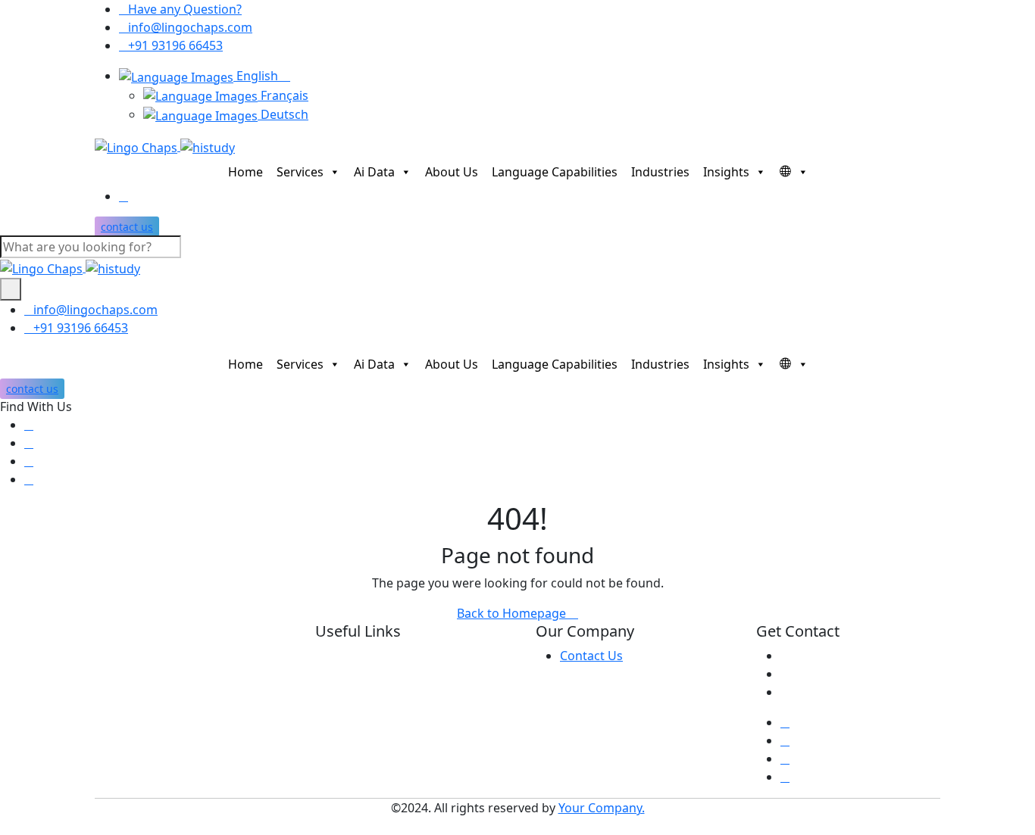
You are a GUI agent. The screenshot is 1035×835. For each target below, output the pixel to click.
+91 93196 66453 (175, 45)
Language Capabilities (555, 172)
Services (300, 172)
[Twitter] (28, 443)
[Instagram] (28, 479)
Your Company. (601, 807)
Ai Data (374, 172)
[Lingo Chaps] (165, 146)
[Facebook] (28, 424)
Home (245, 172)
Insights (726, 172)
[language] (790, 172)
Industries (660, 172)
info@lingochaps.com (190, 27)
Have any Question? (185, 9)
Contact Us (591, 655)
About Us (451, 172)
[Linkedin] (28, 461)
